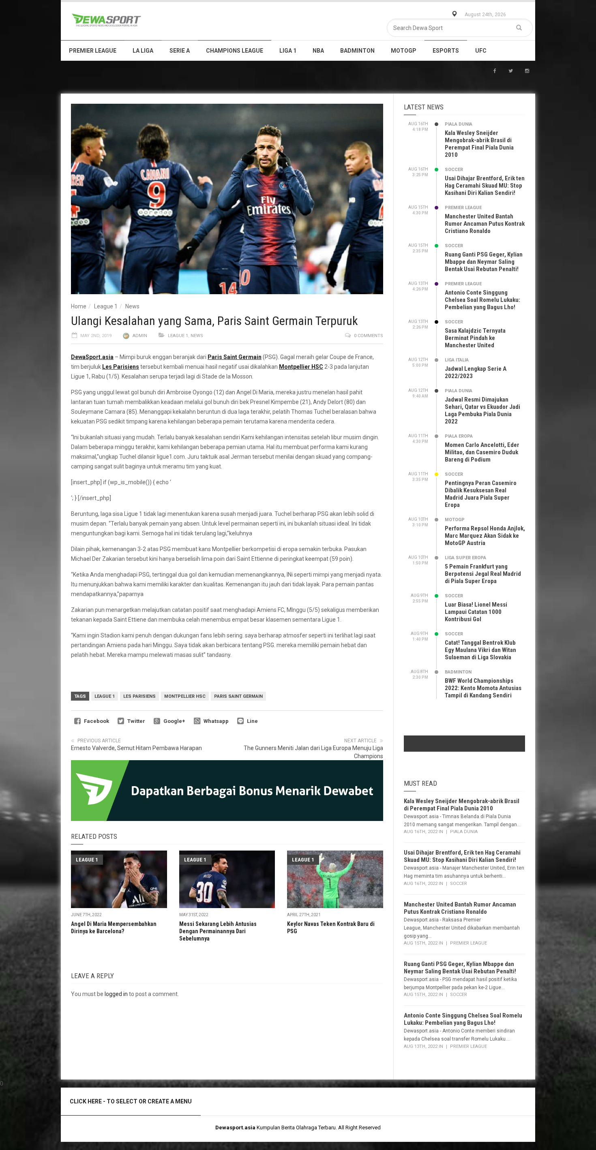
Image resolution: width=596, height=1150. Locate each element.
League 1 (106, 306)
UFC (481, 50)
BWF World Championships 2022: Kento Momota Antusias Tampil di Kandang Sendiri (483, 688)
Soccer (454, 169)
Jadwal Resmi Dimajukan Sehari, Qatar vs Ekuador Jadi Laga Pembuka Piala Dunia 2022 (482, 410)
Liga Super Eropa (465, 557)
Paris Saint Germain (238, 696)
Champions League (234, 50)
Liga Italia (457, 360)
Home (78, 306)
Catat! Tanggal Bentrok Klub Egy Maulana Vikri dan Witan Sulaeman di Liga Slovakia (480, 650)
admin (140, 335)
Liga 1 (287, 50)
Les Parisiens (139, 696)
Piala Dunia (458, 124)
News (132, 306)
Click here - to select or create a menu (131, 1101)
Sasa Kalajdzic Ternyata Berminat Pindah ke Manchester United (475, 338)
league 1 (104, 696)
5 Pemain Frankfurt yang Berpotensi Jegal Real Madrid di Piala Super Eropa (483, 574)
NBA (318, 50)
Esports (446, 50)
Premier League (92, 50)
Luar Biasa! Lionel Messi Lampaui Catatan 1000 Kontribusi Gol (476, 612)
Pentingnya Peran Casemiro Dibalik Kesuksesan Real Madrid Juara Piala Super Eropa (481, 494)
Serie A (179, 50)
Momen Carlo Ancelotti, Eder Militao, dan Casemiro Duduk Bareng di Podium (482, 452)
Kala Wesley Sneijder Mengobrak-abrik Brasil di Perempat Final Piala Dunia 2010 (479, 143)
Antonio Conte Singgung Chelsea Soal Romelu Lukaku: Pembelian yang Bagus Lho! (482, 300)
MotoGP (403, 50)
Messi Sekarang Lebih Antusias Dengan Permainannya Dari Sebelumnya (218, 931)
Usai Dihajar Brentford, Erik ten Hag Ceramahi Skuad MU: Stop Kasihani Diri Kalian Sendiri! (485, 186)
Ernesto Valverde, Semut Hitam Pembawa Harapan (136, 748)
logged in (116, 994)
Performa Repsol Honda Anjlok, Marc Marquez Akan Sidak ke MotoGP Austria (485, 536)
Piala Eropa (459, 436)
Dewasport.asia (235, 1127)
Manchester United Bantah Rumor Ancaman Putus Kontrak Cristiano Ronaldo (485, 224)
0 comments (368, 335)
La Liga (143, 50)
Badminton (357, 50)
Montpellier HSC (185, 696)
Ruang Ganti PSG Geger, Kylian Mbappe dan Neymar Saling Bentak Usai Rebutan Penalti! (484, 262)
